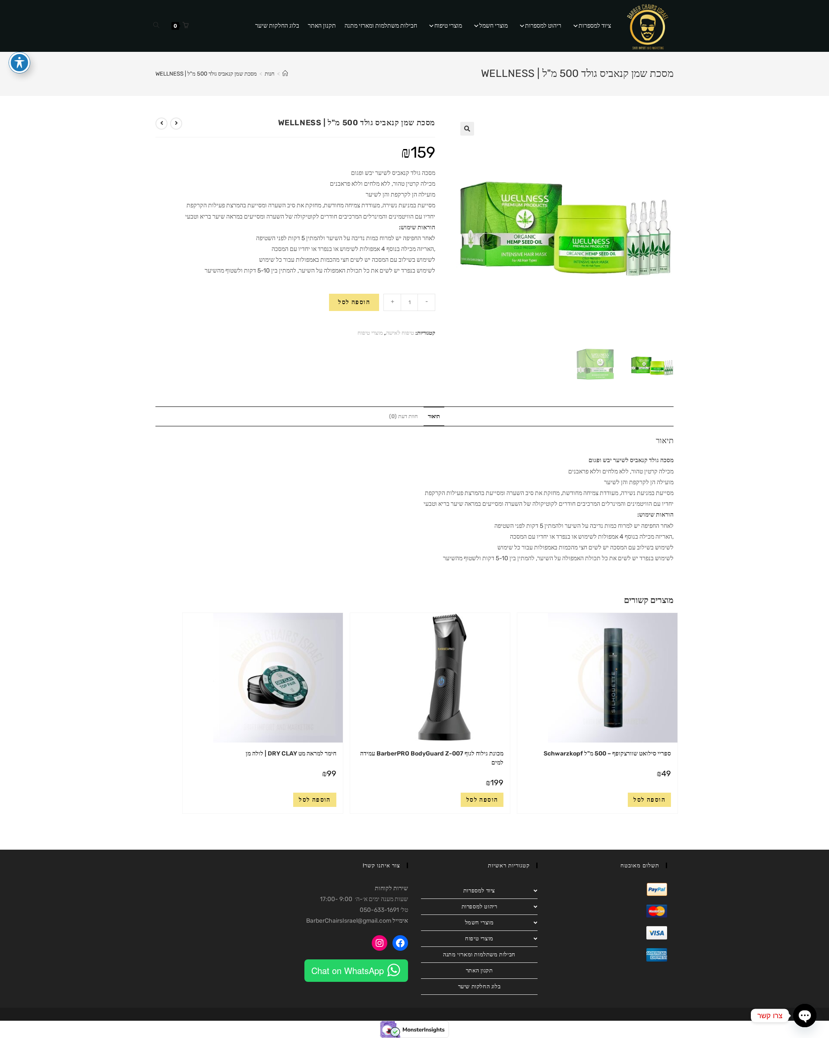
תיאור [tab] (434, 416)
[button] (467, 129)
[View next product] (161, 123)
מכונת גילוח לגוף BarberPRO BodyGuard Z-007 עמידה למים (431, 758)
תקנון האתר (322, 25)
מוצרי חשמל (493, 25)
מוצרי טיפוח (448, 25)
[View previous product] (176, 123)
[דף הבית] (285, 73)
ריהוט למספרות (543, 25)
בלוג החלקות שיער (277, 25)
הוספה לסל (354, 302)
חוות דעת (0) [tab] (403, 416)
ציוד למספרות (595, 25)
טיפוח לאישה (400, 333)
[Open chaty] (804, 1015)
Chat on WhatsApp (347, 970)
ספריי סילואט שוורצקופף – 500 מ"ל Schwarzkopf (607, 753)
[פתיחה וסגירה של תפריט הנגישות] (19, 62)
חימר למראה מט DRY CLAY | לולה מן (291, 753)
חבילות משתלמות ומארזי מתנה (381, 25)
